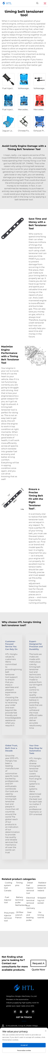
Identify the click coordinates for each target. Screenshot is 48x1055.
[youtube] (21, 1012)
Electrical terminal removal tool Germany (30, 903)
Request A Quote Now (38, 964)
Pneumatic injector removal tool (8, 917)
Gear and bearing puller (30, 916)
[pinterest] (33, 1012)
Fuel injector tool (7, 900)
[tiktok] (27, 1012)
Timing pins (19, 884)
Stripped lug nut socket (42, 900)
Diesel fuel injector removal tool (30, 888)
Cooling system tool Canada (8, 887)
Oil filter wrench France (19, 915)
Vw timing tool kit (41, 915)
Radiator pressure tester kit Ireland (42, 887)
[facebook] (15, 1012)
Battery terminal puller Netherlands (19, 901)
